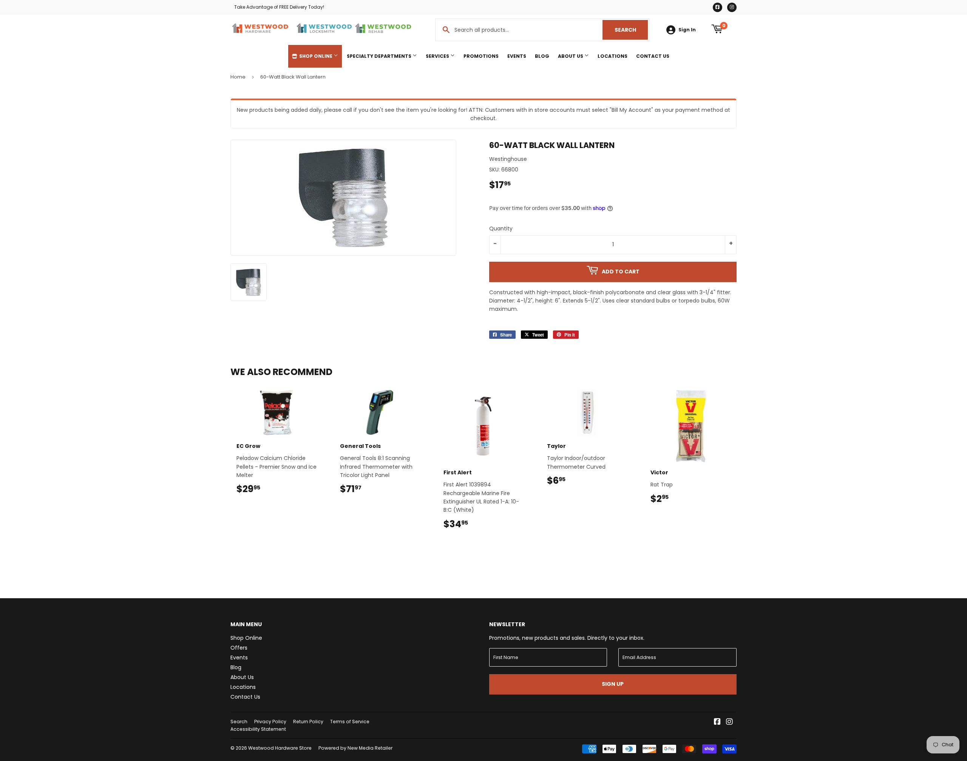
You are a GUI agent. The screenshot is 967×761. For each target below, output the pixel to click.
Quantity (501, 228)
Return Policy (308, 721)
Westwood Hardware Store (280, 748)
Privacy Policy (270, 721)
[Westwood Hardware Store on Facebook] (717, 722)
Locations (612, 56)
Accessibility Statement (258, 729)
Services (438, 56)
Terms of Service (349, 721)
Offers (238, 647)
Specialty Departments (379, 56)
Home (238, 76)
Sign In (687, 30)
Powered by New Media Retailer (355, 748)
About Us (571, 56)
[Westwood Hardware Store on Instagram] (729, 722)
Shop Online (316, 56)
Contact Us (652, 56)
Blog (542, 56)
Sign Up (613, 684)
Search (631, 30)
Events (516, 56)
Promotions (481, 56)
